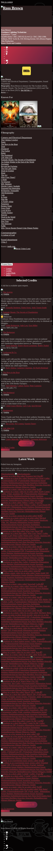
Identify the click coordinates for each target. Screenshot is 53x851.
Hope (3, 173)
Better (3, 153)
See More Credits (8, 447)
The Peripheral (6, 155)
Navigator (5, 164)
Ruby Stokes (11, 368)
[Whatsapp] (7, 50)
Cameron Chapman (24, 368)
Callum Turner (23, 386)
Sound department (9, 239)
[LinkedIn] (7, 52)
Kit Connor (19, 424)
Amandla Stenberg (13, 308)
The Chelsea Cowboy (9, 140)
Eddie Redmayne (12, 325)
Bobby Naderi (43, 346)
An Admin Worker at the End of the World (17, 162)
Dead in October (7, 171)
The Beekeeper (9, 332)
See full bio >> (26, 90)
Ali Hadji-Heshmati (40, 368)
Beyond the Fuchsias (9, 166)
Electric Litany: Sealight (10, 186)
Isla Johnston (24, 439)
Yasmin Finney (30, 424)
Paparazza (5, 204)
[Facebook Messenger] (7, 47)
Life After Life (6, 158)
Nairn (3, 142)
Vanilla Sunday (7, 213)
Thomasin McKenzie (38, 439)
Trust (3, 147)
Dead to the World (8, 217)
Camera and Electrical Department (16, 137)
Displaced (5, 149)
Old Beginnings (7, 193)
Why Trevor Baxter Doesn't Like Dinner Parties (19, 228)
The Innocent (6, 224)
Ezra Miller (33, 325)
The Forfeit (5, 151)
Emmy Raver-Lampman (27, 346)
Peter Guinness (35, 386)
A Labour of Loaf (8, 235)
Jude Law (24, 325)
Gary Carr (26, 406)
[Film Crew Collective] (6, 54)
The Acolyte (8, 292)
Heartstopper (8, 410)
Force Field (5, 208)
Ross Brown (6, 79)
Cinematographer (8, 232)
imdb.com (11, 246)
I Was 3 (4, 242)
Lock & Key (6, 210)
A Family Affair (7, 202)
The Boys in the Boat (9, 144)
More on (25, 443)
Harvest (4, 215)
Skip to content (7, 2)
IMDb (8, 275)
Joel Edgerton (11, 386)
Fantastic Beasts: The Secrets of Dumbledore (18, 160)
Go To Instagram (7, 809)
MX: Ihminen (6, 184)
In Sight (4, 197)
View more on (25, 804)
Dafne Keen (26, 308)
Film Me (4, 199)
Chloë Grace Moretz (14, 406)
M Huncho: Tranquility (10, 191)
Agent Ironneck (7, 219)
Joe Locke (10, 424)
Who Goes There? (8, 177)
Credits (8, 271)
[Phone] (7, 63)
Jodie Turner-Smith (39, 308)
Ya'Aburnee (5, 182)
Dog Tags (5, 221)
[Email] (7, 61)
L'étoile (4, 180)
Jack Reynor (36, 406)
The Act (4, 175)
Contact (9, 269)
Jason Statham (11, 346)
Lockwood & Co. (10, 352)
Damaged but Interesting (10, 188)
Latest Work (10, 273)
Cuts (3, 195)
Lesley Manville (12, 439)
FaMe (3, 226)
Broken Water (6, 206)
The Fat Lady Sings (8, 169)
